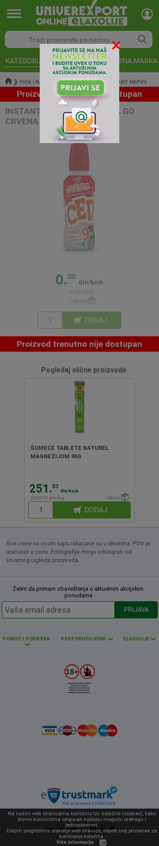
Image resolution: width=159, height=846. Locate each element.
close (117, 47)
